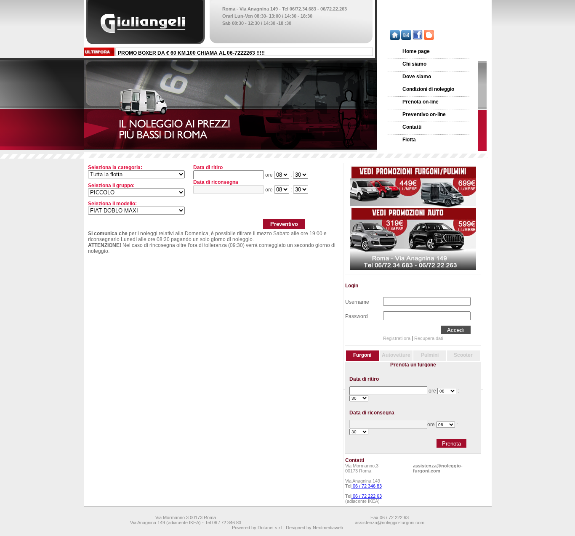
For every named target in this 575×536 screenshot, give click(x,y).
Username (357, 301)
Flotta (409, 140)
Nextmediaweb (328, 527)
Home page (416, 51)
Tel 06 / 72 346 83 (223, 522)
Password (356, 315)
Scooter (463, 355)
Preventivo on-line (424, 114)
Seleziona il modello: (112, 204)
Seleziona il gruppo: (111, 185)
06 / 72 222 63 (366, 496)
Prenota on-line (420, 102)
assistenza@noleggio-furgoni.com (438, 468)
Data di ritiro (208, 167)
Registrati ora (396, 338)
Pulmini (430, 355)
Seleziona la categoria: (115, 167)
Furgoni (362, 355)
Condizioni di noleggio (428, 89)
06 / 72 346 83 (366, 485)
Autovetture (396, 355)
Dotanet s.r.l (270, 527)
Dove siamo (416, 77)
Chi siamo (414, 64)
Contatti (411, 127)
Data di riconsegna (215, 182)
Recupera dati (428, 338)
